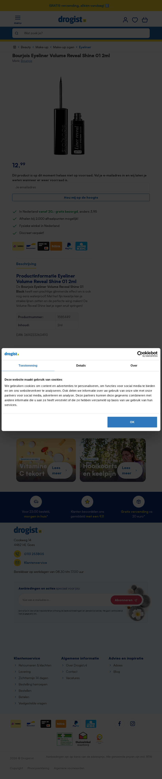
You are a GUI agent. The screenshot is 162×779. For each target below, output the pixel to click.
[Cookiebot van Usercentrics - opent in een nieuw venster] (140, 354)
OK (132, 422)
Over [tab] (134, 365)
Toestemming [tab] (28, 365)
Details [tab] (81, 365)
